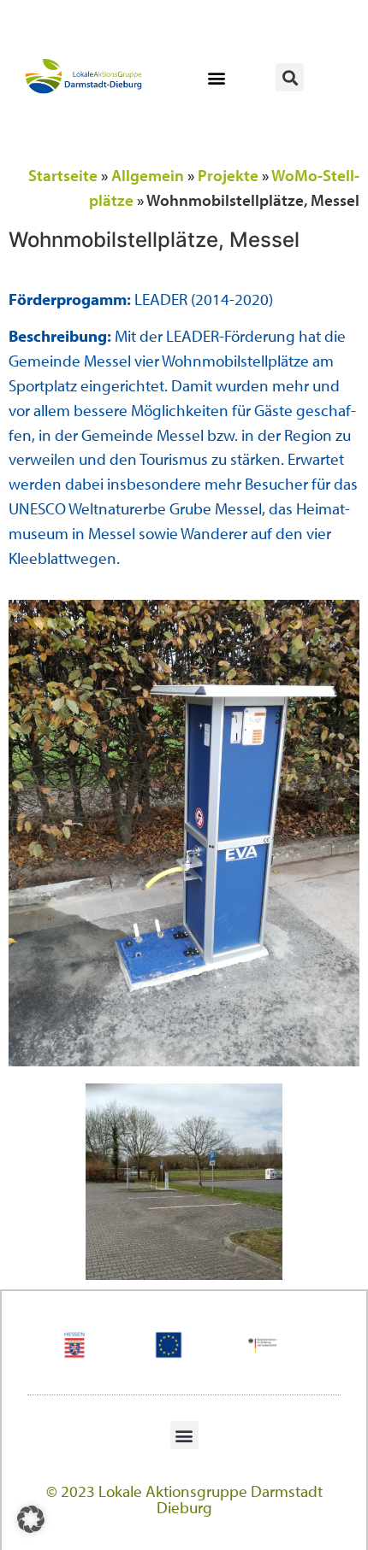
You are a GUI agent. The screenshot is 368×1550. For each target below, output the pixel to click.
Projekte (228, 175)
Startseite (63, 175)
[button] (216, 77)
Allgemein (147, 175)
